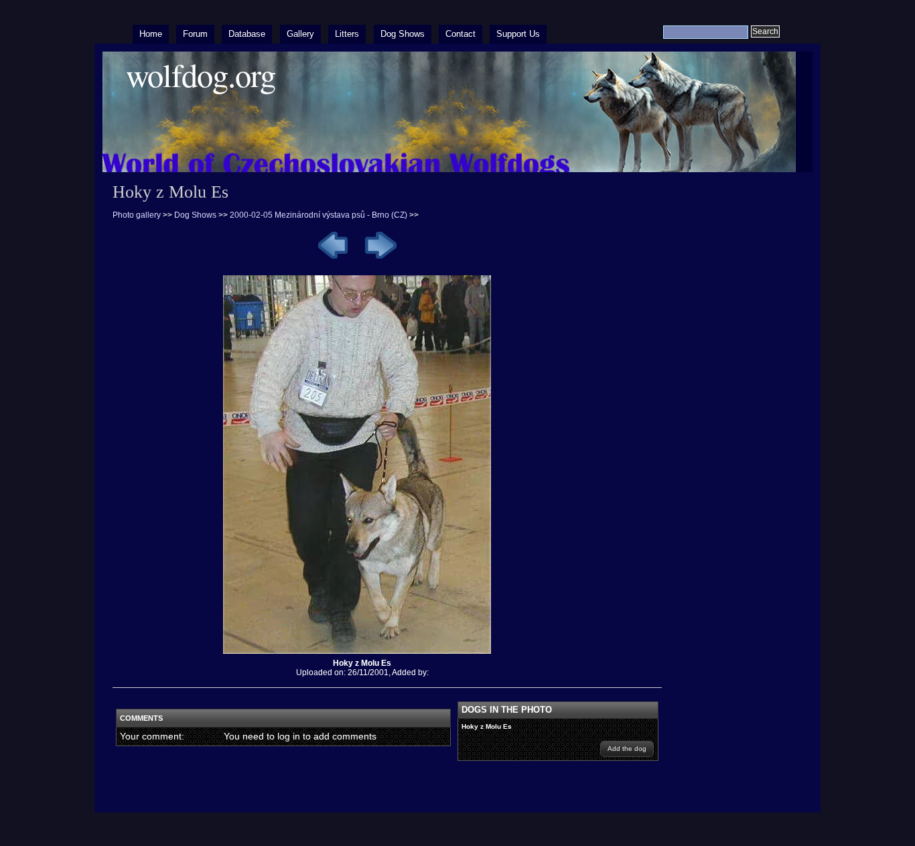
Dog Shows (402, 34)
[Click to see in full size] (362, 653)
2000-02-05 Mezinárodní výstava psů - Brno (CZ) (318, 215)
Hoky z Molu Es (487, 726)
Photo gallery (137, 215)
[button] (627, 749)
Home (150, 34)
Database (246, 34)
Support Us (518, 34)
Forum (195, 34)
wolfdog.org (200, 74)
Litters (347, 34)
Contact (460, 34)
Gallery (300, 34)
